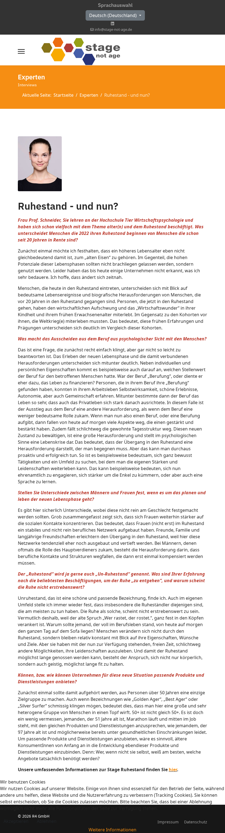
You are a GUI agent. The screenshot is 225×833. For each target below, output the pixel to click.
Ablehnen (47, 821)
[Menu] (21, 51)
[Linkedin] (112, 23)
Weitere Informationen (112, 830)
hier (173, 770)
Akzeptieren (16, 821)
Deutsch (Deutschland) (113, 15)
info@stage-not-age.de (113, 29)
